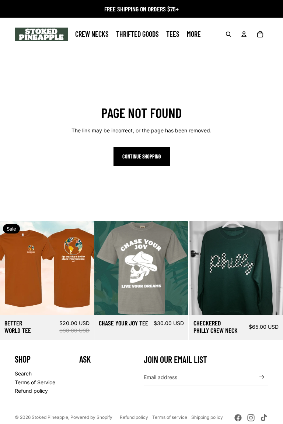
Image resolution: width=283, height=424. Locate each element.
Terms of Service (35, 382)
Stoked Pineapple (50, 417)
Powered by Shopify (91, 417)
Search (23, 373)
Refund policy (31, 391)
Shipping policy (207, 417)
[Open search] (228, 34)
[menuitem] (194, 34)
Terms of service (169, 417)
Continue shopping (141, 156)
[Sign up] (261, 377)
